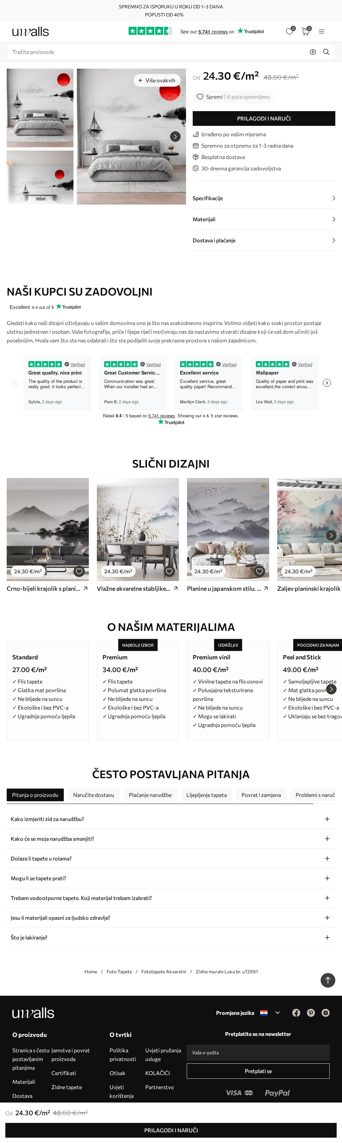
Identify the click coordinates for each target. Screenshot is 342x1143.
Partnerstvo (159, 1087)
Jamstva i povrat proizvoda (70, 1054)
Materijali (23, 1081)
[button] (175, 136)
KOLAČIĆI (157, 1073)
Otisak (118, 1073)
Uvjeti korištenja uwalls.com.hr (126, 1096)
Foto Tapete (119, 971)
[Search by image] (313, 52)
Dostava (22, 1095)
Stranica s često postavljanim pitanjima (31, 1059)
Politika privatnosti (123, 1054)
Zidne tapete (66, 1087)
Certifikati (63, 1073)
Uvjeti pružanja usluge (163, 1054)
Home (90, 971)
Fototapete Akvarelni (163, 971)
